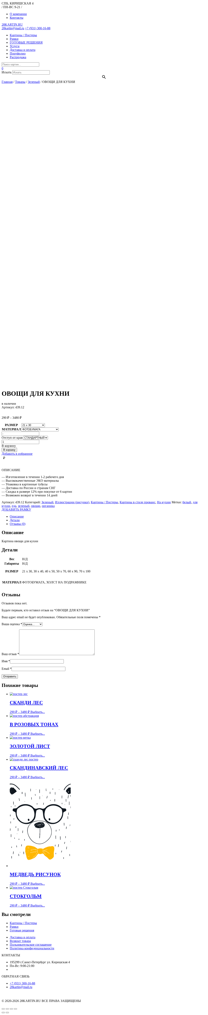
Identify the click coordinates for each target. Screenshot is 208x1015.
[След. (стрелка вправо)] (7, 1012)
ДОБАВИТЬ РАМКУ (16, 509)
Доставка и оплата (22, 50)
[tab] (108, 516)
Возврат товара (20, 941)
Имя (6, 661)
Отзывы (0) (17, 524)
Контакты (16, 17)
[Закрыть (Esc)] (3, 1008)
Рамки (14, 39)
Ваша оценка (12, 624)
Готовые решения (22, 930)
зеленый (23, 506)
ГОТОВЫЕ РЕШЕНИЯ (26, 42)
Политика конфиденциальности (32, 948)
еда (14, 506)
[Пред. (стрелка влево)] (3, 1012)
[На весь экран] (11, 1008)
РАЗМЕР (11, 425)
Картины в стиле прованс (137, 502)
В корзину (9, 449)
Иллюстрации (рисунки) (72, 502)
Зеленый (47, 502)
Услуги (15, 46)
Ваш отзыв (10, 654)
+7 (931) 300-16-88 (37, 28)
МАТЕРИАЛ (11, 429)
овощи (35, 506)
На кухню (164, 502)
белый (186, 502)
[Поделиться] (7, 1008)
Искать (6, 72)
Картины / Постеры (23, 35)
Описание (17, 516)
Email (7, 668)
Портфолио (18, 53)
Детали (15, 520)
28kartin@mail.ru (13, 28)
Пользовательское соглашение (31, 944)
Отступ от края (12, 437)
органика (48, 506)
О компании (18, 14)
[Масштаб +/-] (15, 1008)
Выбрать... (37, 712)
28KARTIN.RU (12, 24)
